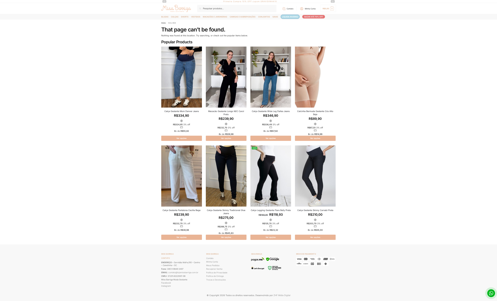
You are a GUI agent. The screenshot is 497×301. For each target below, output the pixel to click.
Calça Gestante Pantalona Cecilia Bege (181, 210)
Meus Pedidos (212, 265)
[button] (328, 8)
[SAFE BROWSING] (272, 261)
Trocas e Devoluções (216, 279)
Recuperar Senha (214, 269)
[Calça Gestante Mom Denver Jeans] (181, 77)
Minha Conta (310, 9)
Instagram (166, 286)
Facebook (166, 282)
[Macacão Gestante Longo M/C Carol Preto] (226, 77)
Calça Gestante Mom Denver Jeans (181, 111)
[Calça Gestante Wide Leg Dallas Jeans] (270, 77)
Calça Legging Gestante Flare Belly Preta (271, 210)
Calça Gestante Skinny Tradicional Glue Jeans (226, 212)
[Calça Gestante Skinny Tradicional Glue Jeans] (226, 176)
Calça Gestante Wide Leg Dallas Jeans (271, 111)
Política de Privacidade (216, 272)
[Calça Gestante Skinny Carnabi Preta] (315, 176)
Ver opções (181, 138)
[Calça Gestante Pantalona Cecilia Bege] (181, 176)
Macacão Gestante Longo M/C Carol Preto (226, 113)
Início (163, 23)
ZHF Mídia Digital (282, 295)
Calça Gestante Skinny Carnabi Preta (315, 210)
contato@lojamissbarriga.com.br (183, 272)
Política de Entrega (215, 276)
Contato (290, 9)
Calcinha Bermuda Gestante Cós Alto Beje (315, 113)
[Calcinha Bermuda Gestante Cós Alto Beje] (315, 77)
